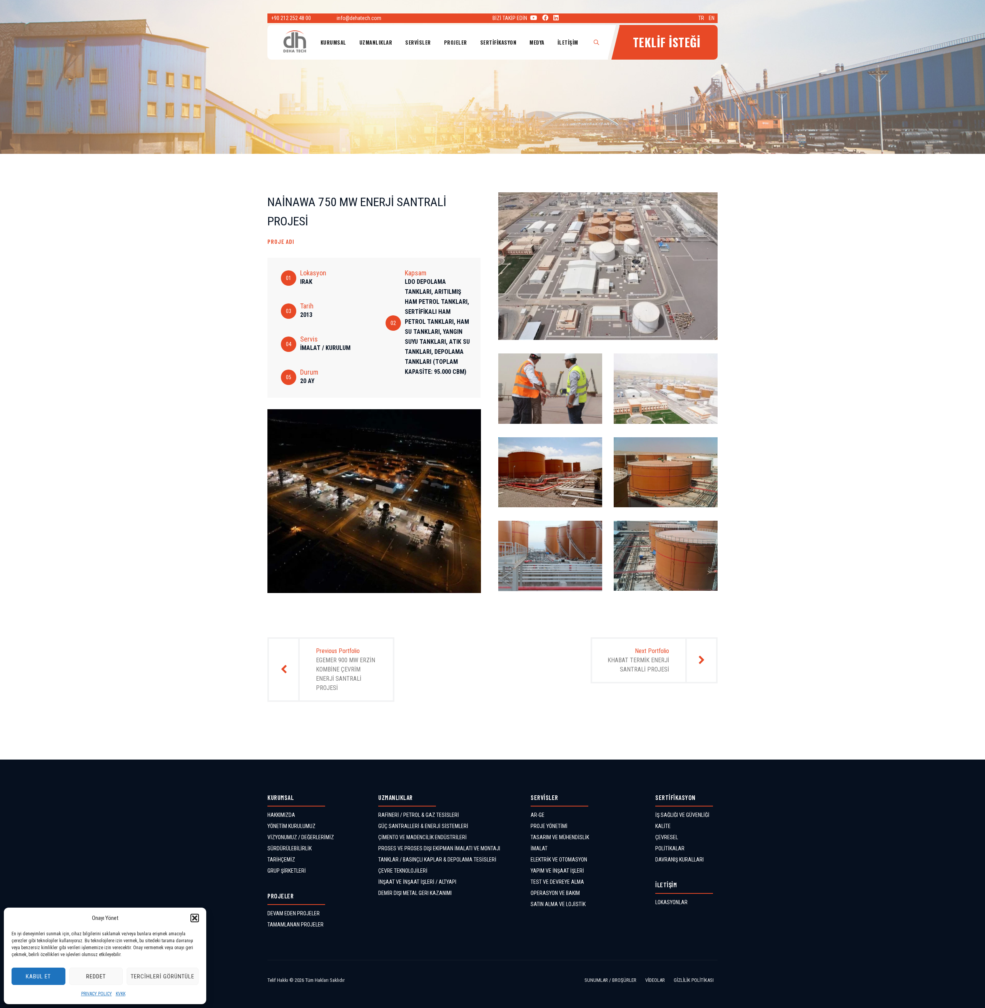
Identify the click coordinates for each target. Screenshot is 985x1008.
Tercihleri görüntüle (162, 976)
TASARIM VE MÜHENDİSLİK (560, 837)
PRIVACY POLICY (96, 993)
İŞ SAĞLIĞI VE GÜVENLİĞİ (682, 815)
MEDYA (536, 42)
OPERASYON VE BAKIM (555, 893)
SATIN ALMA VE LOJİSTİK (558, 904)
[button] (195, 918)
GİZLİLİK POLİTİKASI (694, 980)
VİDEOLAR (655, 980)
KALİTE (663, 826)
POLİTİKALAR (669, 848)
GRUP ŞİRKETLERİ (286, 871)
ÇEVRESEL (666, 837)
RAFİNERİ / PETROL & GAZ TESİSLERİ (418, 815)
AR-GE (537, 815)
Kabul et (38, 976)
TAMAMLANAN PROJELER (295, 924)
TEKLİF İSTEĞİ (667, 42)
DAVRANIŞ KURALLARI (679, 859)
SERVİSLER (418, 42)
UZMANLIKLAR (375, 42)
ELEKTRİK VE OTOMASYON (559, 859)
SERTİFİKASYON (498, 42)
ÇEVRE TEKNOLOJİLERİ (402, 871)
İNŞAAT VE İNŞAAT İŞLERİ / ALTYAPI (417, 882)
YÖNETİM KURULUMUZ (291, 826)
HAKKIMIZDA (281, 815)
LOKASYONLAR (671, 902)
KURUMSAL (333, 42)
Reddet (96, 976)
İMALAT (539, 848)
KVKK (120, 993)
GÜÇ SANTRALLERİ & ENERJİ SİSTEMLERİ (423, 826)
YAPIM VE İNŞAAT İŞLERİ (557, 871)
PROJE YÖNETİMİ (549, 826)
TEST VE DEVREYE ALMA (557, 882)
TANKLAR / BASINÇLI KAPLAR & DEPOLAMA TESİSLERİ (437, 859)
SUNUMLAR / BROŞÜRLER (610, 980)
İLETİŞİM (568, 42)
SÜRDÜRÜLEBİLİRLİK (289, 848)
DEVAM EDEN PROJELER (293, 913)
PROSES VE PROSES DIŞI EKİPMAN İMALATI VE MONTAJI (439, 848)
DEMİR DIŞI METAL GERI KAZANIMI (415, 893)
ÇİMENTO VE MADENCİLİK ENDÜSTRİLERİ (422, 837)
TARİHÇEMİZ (281, 859)
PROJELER (455, 42)
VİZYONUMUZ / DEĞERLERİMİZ (300, 837)
